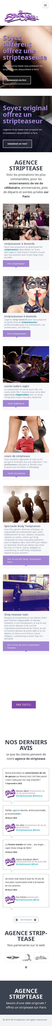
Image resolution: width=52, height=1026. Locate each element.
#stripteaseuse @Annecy (29, 795)
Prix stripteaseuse (16, 333)
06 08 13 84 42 (26, 716)
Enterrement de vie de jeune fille (31, 861)
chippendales (22, 394)
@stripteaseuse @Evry (27, 899)
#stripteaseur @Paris (27, 864)
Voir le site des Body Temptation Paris (24, 560)
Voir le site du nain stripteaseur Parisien (23, 646)
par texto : (23, 704)
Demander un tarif (17, 143)
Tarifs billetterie (15, 403)
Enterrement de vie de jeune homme (30, 792)
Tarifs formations (16, 473)
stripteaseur (10, 249)
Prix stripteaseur (16, 263)
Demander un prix (17, 80)
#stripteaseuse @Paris (28, 830)
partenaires (26, 919)
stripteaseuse (29, 322)
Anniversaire (32, 897)
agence (16, 810)
